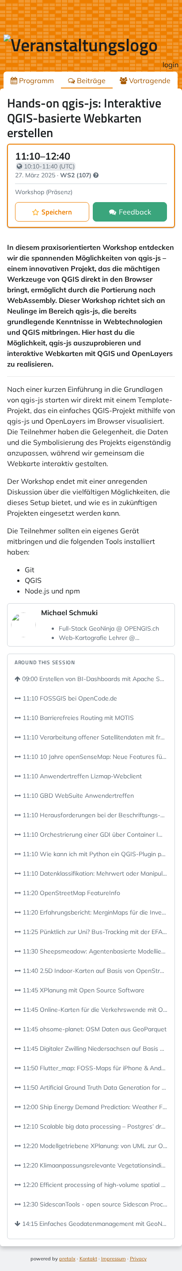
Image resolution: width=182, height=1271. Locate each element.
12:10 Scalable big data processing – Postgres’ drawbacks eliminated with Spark (94, 1126)
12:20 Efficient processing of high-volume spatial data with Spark (94, 1185)
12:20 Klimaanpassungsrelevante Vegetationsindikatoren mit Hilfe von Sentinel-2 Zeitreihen (94, 1165)
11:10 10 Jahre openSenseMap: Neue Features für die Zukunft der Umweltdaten (94, 757)
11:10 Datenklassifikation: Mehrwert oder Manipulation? (94, 873)
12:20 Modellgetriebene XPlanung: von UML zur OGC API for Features (94, 1146)
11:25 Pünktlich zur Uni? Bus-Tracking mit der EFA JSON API (94, 932)
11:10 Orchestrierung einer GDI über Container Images (94, 834)
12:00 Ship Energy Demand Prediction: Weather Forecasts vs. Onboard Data (94, 1107)
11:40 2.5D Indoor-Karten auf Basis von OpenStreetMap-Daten (94, 971)
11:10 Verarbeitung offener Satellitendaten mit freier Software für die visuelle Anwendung (94, 737)
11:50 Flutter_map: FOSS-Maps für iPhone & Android (94, 1068)
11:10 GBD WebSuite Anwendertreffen (77, 796)
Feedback (135, 211)
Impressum (113, 1259)
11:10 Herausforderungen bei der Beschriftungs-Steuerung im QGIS (94, 815)
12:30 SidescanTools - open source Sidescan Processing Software (94, 1204)
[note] (96, 175)
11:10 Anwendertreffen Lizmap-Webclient (81, 776)
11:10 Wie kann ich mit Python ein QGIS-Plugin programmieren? (94, 854)
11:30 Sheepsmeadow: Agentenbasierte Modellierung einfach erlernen (94, 951)
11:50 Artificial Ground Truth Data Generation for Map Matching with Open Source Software (94, 1087)
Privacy (138, 1259)
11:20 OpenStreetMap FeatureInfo (70, 893)
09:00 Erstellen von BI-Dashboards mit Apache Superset (93, 679)
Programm (35, 80)
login (170, 64)
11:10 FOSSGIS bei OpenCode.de (69, 698)
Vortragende (149, 80)
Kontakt (88, 1259)
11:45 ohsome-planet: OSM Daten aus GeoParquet (94, 1029)
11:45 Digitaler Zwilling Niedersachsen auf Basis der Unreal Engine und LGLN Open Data (94, 1049)
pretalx (67, 1259)
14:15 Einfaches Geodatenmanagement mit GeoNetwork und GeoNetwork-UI (93, 1224)
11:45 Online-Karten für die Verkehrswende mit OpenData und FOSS (94, 1010)
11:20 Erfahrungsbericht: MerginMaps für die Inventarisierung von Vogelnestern (94, 912)
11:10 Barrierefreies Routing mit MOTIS (77, 718)
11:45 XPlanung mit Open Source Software (82, 990)
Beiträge (90, 80)
